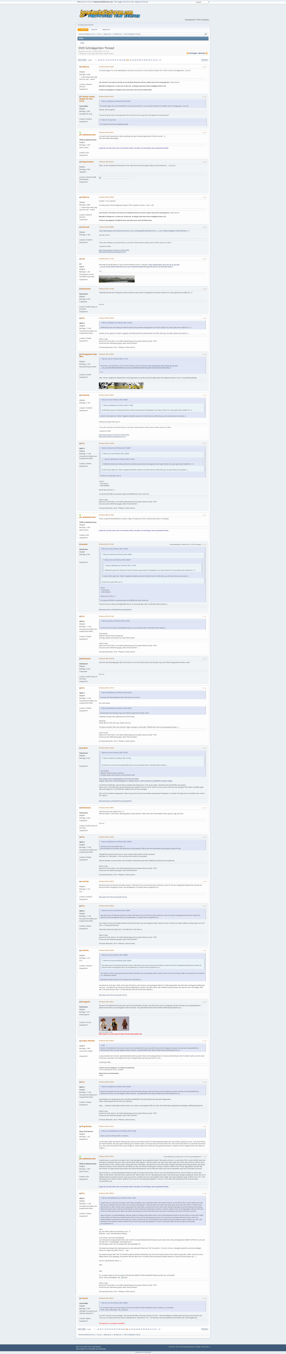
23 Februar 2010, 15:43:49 (106, 837)
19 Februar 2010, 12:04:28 (106, 318)
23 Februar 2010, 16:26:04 (106, 950)
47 (142, 60)
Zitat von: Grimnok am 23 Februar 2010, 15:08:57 (116, 448)
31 (104, 60)
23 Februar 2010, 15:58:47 (106, 881)
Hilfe (177, 1347)
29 (99, 60)
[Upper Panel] (206, 34)
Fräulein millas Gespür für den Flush (87, 98)
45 (138, 60)
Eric (83, 318)
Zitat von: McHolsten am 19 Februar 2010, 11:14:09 (116, 323)
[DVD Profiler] (80, 560)
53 (156, 60)
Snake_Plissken (88, 1041)
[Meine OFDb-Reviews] (80, 372)
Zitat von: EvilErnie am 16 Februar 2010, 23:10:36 (116, 101)
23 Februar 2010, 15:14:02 (106, 515)
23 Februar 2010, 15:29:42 (106, 807)
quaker (84, 544)
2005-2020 (148, 1352)
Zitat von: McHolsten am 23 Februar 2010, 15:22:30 (116, 692)
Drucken (205, 60)
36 (115, 60)
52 (154, 60)
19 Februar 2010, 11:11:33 (106, 259)
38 (120, 60)
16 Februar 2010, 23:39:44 (106, 197)
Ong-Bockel (86, 1126)
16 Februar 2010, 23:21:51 (106, 96)
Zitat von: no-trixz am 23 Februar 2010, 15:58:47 (116, 910)
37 (118, 60)
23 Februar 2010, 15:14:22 (106, 544)
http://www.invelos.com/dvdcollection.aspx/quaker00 (115, 609)
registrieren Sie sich (141, 2)
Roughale (85, 1001)
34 (111, 60)
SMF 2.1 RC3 (79, 1346)
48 (145, 60)
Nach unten (82, 60)
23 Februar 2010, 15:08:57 (106, 395)
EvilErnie (85, 66)
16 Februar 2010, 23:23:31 (106, 132)
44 (135, 60)
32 (106, 60)
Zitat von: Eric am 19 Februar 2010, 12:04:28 (114, 400)
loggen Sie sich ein (124, 2)
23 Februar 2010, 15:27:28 (106, 748)
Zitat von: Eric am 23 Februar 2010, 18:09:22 (114, 1303)
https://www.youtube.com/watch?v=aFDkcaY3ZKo (114, 250)
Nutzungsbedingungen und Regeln (190, 1347)
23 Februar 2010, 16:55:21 (106, 1002)
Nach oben (81, 1329)
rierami (84, 1298)
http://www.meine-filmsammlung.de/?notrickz (113, 897)
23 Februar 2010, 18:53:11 (106, 1298)
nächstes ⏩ (202, 53)
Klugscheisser (87, 161)
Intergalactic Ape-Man (88, 355)
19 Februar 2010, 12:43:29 (106, 354)
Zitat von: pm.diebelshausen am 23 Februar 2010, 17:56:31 (119, 1198)
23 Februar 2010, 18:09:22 (106, 1193)
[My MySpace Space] (80, 1020)
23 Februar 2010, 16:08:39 (106, 906)
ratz (83, 259)
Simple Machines (96, 1346)
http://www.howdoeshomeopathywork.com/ (112, 252)
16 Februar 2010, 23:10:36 (106, 67)
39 (122, 60)
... (97, 60)
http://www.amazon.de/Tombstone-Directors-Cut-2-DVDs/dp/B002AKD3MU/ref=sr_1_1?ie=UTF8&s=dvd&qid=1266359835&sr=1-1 (144, 231)
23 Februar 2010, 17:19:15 (106, 1126)
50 (149, 60)
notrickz (85, 881)
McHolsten (86, 289)
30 (101, 60)
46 (140, 60)
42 (130, 60)
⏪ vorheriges (192, 53)
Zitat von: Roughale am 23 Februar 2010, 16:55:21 (116, 1086)
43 (133, 60)
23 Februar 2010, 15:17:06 (106, 616)
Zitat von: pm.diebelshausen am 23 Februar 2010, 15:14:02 (119, 1131)
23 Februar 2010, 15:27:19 (106, 688)
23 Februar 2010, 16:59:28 (106, 1082)
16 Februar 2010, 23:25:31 (106, 162)
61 (160, 60)
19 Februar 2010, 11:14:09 (106, 289)
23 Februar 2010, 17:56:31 (106, 1156)
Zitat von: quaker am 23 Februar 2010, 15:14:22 (116, 621)
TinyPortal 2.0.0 (139, 1352)
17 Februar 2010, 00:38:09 (106, 227)
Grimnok (85, 227)
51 (152, 60)
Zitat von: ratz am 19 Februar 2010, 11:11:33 (115, 359)
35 (113, 60)
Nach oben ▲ (206, 1347)
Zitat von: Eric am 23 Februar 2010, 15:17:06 (114, 752)
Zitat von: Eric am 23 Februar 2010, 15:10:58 (114, 549)
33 (108, 60)
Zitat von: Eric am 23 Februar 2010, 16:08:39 (114, 955)
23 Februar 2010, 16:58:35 (106, 1041)
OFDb (82, 43)
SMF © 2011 (87, 1346)
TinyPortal (172, 1347)
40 (125, 60)
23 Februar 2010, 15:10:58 (106, 443)
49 (147, 60)
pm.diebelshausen (87, 134)
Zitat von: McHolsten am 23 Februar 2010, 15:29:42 (116, 841)
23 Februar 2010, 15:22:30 (106, 658)
